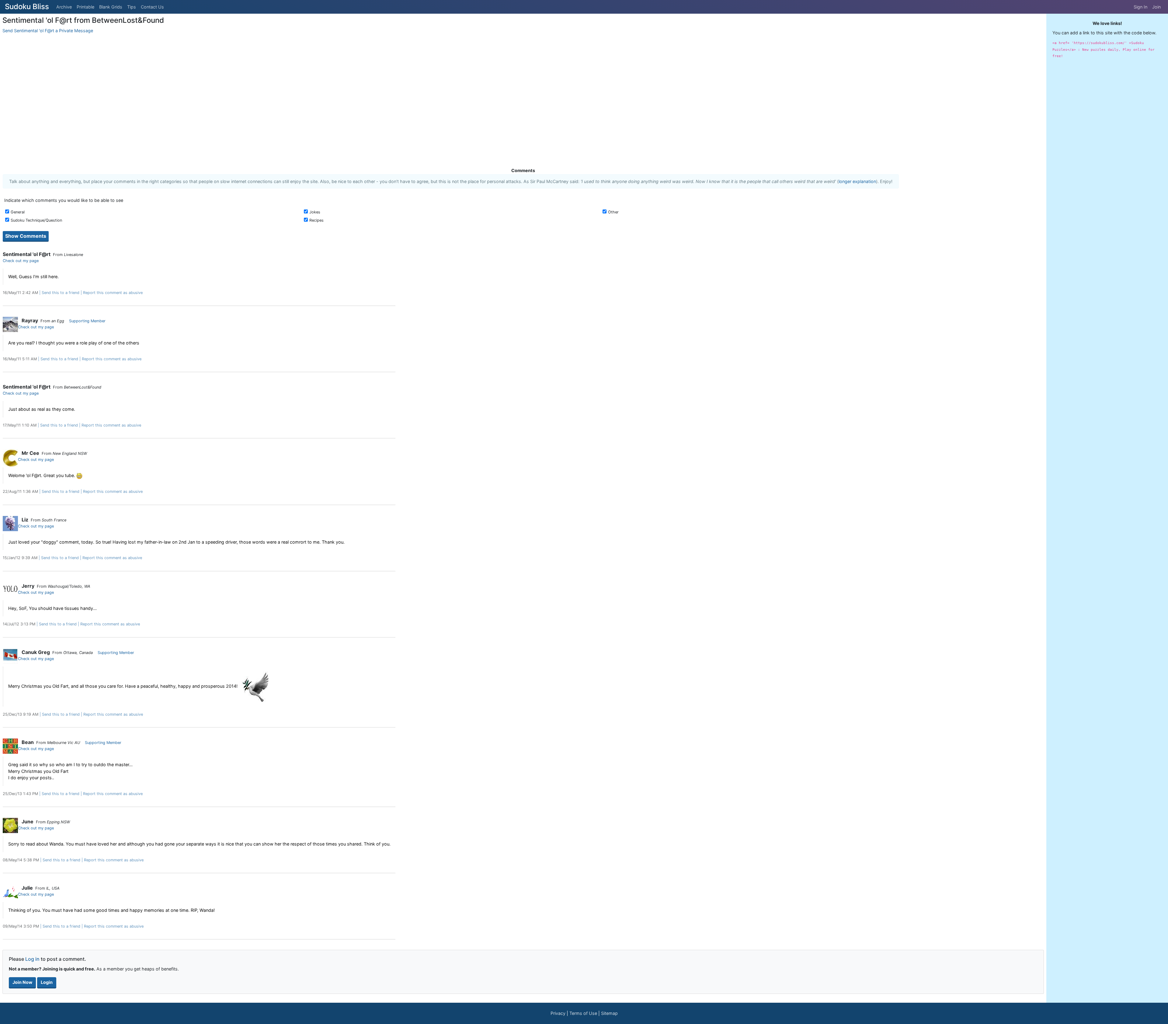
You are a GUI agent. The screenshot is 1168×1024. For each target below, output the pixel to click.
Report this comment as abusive (113, 292)
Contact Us (152, 6)
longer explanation (857, 181)
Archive (64, 6)
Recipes (316, 220)
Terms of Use (583, 1013)
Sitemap (609, 1013)
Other (613, 212)
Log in (32, 959)
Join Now (22, 982)
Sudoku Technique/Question (36, 220)
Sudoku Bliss (27, 6)
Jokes (314, 212)
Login (47, 982)
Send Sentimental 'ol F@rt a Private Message (47, 30)
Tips (131, 6)
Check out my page (21, 260)
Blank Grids (110, 6)
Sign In (1140, 6)
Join (1156, 6)
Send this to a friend (60, 292)
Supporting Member (87, 321)
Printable (85, 6)
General (18, 212)
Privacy (558, 1013)
